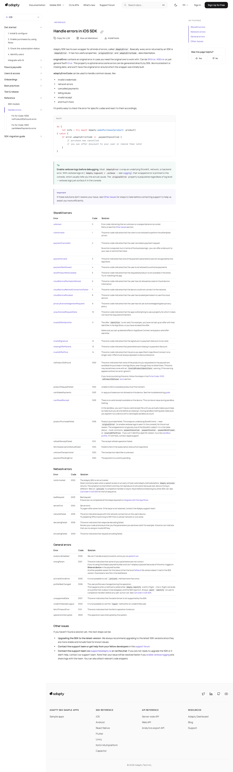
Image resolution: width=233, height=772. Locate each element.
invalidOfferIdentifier (62, 322)
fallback (137, 570)
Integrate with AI (16, 60)
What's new (89, 5)
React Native (103, 728)
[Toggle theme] (176, 5)
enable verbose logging (158, 654)
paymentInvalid (60, 258)
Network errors (198, 31)
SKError (151, 59)
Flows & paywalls (12, 67)
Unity (99, 739)
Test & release (11, 91)
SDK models (14, 104)
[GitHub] (219, 694)
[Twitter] (203, 694)
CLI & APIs (74, 5)
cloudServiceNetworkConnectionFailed (70, 289)
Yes (200, 58)
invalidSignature (60, 341)
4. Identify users (16, 54)
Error (69, 63)
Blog (190, 722)
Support (192, 728)
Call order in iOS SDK (89, 491)
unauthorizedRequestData (65, 312)
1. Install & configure (17, 33)
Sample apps (57, 716)
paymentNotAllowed (62, 267)
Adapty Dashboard (198, 716)
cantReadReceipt (61, 400)
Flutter (99, 733)
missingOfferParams (62, 346)
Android (100, 722)
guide (167, 392)
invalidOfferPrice (60, 352)
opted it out (133, 556)
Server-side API (150, 716)
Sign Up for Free (216, 5)
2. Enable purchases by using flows (22, 41)
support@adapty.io (100, 650)
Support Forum (107, 5)
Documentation (37, 5)
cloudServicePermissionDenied (67, 281)
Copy (170, 118)
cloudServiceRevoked (63, 295)
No (216, 58)
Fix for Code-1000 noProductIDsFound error (24, 117)
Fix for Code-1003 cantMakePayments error (24, 126)
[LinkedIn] (211, 694)
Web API (146, 722)
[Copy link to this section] (50, 213)
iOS (98, 716)
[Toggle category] (41, 27)
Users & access (12, 73)
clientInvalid (58, 232)
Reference (60, 22)
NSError (161, 59)
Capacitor (101, 750)
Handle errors (14, 109)
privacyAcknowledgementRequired (68, 303)
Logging (127, 172)
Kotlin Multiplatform (107, 745)
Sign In (197, 5)
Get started (10, 27)
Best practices (11, 85)
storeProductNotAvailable (64, 272)
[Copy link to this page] (102, 32)
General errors (198, 36)
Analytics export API (153, 728)
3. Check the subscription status (24, 48)
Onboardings (10, 79)
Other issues (109, 196)
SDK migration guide (14, 136)
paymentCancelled (61, 243)
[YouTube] (226, 694)
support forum (142, 646)
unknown (57, 224)
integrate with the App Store (135, 500)
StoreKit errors (198, 27)
